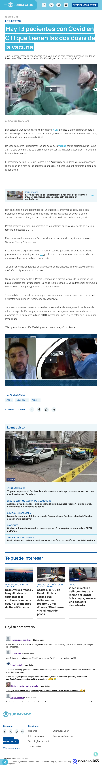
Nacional (32, 730)
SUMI (56, 129)
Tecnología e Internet (38, 741)
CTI (17, 17)
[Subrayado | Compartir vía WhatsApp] (46, 409)
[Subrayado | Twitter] (51, 5)
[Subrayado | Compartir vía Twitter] (31, 409)
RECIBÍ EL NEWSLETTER (85, 5)
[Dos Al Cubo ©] (86, 763)
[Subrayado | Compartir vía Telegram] (53, 409)
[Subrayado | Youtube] (66, 5)
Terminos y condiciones (13, 759)
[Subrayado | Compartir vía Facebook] (39, 409)
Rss (27, 759)
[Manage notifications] (96, 754)
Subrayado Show (61, 730)
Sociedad (9, 17)
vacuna (62, 146)
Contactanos (13, 748)
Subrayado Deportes (63, 736)
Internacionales (36, 736)
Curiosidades (34, 746)
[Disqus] (51, 668)
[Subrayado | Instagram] (59, 5)
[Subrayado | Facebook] (44, 5)
